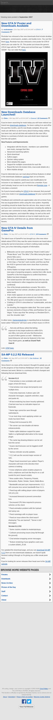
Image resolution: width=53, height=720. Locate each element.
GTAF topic (10, 348)
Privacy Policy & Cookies (25, 697)
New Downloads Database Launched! (18, 113)
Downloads (5, 579)
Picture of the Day (8, 587)
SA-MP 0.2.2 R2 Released (17, 354)
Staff (3, 591)
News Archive (7, 583)
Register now (42, 185)
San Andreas (34, 358)
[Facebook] (24, 701)
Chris (6, 118)
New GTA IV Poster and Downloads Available (16, 24)
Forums (4, 575)
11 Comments (42, 118)
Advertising (11, 697)
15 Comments (41, 234)
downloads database (18, 125)
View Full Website (26, 707)
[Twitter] (29, 701)
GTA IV (38, 29)
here (7, 42)
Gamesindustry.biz (20, 320)
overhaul (26, 177)
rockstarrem (8, 29)
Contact (4, 596)
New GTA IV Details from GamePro (17, 229)
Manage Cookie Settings (42, 697)
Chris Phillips (44, 688)
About (3, 600)
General (33, 118)
